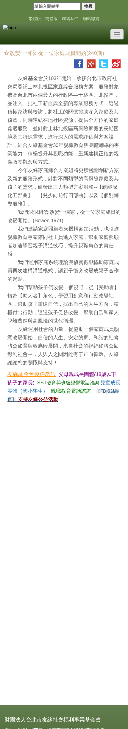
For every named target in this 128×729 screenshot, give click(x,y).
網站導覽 (91, 18)
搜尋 (88, 6)
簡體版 (51, 18)
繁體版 (35, 18)
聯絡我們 (70, 18)
